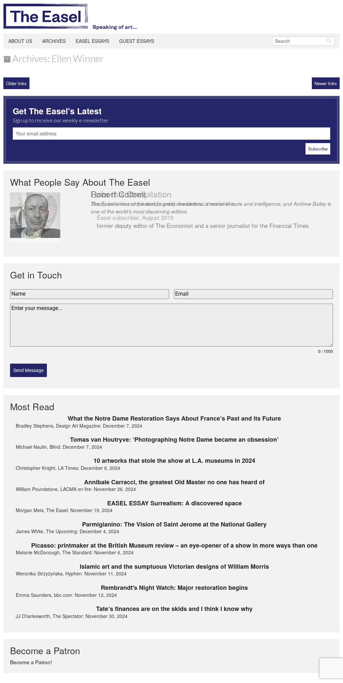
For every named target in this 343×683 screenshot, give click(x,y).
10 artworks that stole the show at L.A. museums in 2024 (174, 460)
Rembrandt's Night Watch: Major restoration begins (174, 587)
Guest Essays (136, 41)
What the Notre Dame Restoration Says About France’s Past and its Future (174, 418)
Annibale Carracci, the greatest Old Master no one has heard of (174, 482)
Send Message (28, 370)
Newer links (326, 83)
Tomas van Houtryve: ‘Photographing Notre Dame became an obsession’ (174, 439)
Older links (16, 83)
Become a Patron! (31, 662)
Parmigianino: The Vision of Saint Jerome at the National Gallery (174, 524)
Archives (54, 41)
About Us (20, 41)
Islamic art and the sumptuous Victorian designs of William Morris (174, 566)
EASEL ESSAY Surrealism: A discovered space (174, 503)
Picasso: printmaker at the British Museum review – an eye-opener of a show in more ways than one (174, 545)
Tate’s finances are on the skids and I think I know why (174, 609)
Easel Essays (92, 41)
